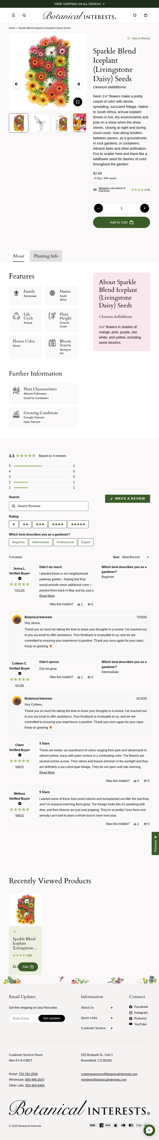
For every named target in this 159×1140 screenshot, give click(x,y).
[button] (138, 38)
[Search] (24, 15)
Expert (85, 542)
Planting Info (46, 256)
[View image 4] (82, 123)
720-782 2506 (28, 1074)
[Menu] (13, 15)
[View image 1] (18, 123)
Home (12, 28)
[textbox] (48, 506)
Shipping (104, 188)
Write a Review (132, 500)
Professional (65, 542)
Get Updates (51, 1018)
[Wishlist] (134, 15)
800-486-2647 (35, 1079)
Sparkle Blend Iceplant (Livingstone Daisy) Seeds (24, 943)
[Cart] (145, 15)
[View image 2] (40, 123)
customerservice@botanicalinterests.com (109, 1074)
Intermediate (40, 542)
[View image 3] (61, 123)
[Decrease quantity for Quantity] (98, 208)
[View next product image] (78, 84)
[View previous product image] (16, 84)
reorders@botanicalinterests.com (103, 1079)
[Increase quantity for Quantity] (144, 208)
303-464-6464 (35, 1085)
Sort (116, 557)
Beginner (18, 542)
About (18, 256)
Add (25, 966)
